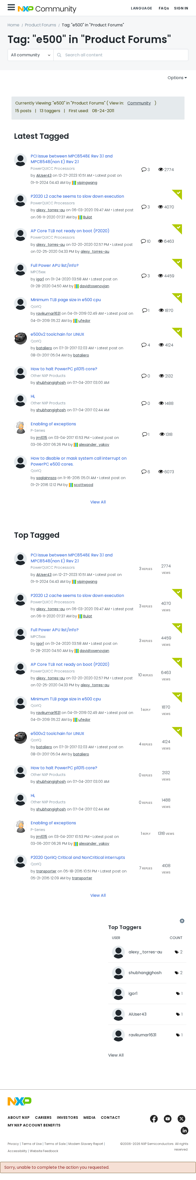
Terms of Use (32, 1143)
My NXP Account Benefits (34, 1125)
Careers (43, 1117)
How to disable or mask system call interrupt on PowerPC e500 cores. (79, 461)
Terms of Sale (55, 1143)
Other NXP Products (48, 375)
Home (13, 25)
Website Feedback (44, 1151)
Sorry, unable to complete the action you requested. (56, 1167)
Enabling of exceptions (53, 424)
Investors (67, 1117)
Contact (110, 1117)
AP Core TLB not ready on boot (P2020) (70, 231)
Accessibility (17, 1151)
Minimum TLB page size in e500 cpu (66, 300)
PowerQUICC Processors (53, 168)
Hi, (33, 396)
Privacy (13, 1143)
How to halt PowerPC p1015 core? (64, 369)
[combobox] (120, 55)
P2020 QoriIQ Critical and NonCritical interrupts (78, 857)
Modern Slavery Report (85, 1143)
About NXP (19, 1117)
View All (98, 502)
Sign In (181, 8)
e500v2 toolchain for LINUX (57, 334)
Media (89, 1117)
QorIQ (36, 306)
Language (141, 8)
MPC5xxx (38, 272)
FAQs (164, 8)
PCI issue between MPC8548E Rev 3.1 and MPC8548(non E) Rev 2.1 (72, 159)
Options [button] (175, 78)
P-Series (38, 430)
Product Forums (40, 25)
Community (139, 103)
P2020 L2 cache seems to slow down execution (77, 196)
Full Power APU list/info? (55, 265)
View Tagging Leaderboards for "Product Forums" (145, 921)
